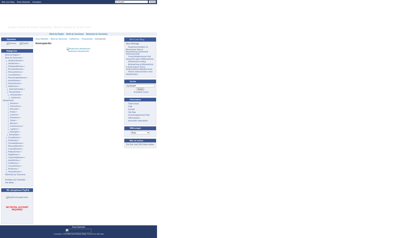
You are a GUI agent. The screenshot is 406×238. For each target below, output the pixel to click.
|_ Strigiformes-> (12, 154)
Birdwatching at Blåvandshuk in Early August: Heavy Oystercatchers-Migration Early (139, 66)
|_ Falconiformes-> (13, 83)
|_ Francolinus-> (13, 106)
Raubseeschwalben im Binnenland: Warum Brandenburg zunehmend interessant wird (137, 50)
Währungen (135, 128)
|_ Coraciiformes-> (13, 166)
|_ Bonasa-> (11, 123)
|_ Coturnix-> (12, 115)
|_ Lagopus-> (12, 129)
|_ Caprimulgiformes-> (15, 157)
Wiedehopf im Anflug (137, 61)
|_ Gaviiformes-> (12, 63)
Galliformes (74, 39)
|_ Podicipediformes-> (15, 66)
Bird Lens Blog (8, 2)
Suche (133, 81)
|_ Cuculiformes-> (13, 137)
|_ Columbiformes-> (14, 149)
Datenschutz (133, 104)
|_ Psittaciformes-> (13, 152)
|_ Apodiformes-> (13, 160)
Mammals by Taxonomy (97, 34)
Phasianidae (87, 39)
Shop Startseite (23, 2)
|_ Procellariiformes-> (14, 69)
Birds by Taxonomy (59, 39)
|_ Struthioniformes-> (14, 61)
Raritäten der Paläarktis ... (16, 180)
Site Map (132, 112)
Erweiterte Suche (141, 92)
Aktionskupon (134, 118)
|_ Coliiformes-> (12, 163)
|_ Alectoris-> (12, 103)
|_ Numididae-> (12, 135)
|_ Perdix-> (11, 112)
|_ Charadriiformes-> (14, 143)
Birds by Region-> (13, 55)
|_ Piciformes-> (12, 169)
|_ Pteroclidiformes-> (14, 146)
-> (14, 58)
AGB (130, 106)
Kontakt (131, 109)
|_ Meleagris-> (12, 132)
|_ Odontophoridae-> (15, 89)
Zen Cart (100, 234)
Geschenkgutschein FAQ (138, 115)
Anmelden (36, 2)
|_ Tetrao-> (11, 120)
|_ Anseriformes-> (13, 80)
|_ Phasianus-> (13, 117)
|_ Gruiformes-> (12, 140)
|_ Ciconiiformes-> (13, 75)
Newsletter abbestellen (138, 121)
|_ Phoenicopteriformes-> (16, 78)
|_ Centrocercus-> (14, 126)
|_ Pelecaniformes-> (14, 72)
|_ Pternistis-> (12, 109)
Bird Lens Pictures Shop (77, 234)
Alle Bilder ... (10, 183)
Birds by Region (56, 34)
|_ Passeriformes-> (13, 172)
